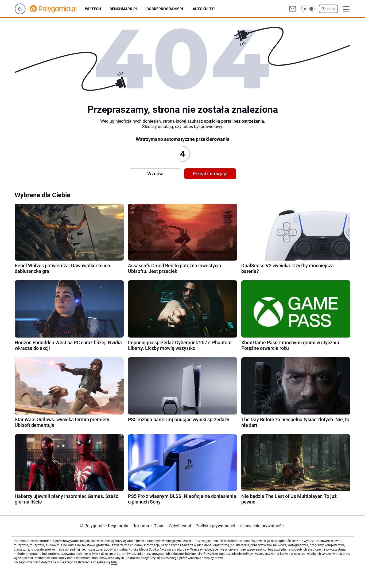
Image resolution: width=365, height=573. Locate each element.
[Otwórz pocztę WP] (292, 9)
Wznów (155, 173)
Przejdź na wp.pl (210, 173)
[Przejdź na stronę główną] (20, 12)
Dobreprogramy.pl (165, 9)
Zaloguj (328, 9)
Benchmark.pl (124, 9)
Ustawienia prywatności (261, 525)
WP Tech (93, 9)
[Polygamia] (57, 9)
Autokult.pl (205, 9)
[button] (307, 9)
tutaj (114, 562)
